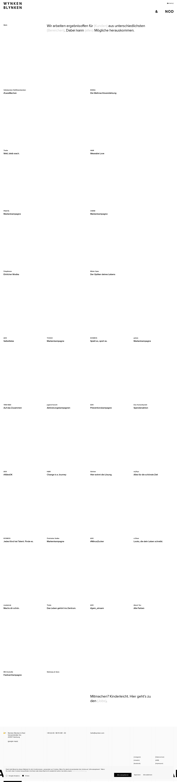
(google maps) (13, 741)
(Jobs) (101, 701)
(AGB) (157, 760)
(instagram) (137, 757)
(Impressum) (159, 763)
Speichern (137, 775)
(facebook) (137, 763)
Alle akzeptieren (123, 775)
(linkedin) (137, 760)
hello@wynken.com (97, 733)
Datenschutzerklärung (79, 771)
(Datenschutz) (159, 757)
